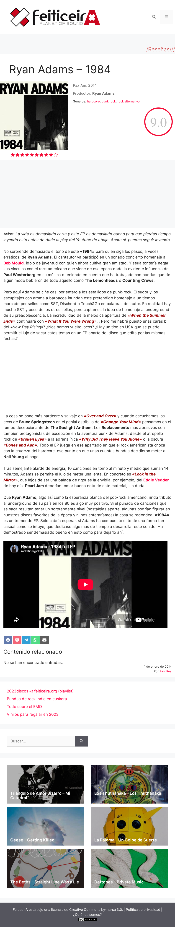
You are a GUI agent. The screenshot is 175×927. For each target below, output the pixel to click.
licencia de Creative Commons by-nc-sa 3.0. (87, 909)
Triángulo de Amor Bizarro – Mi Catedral (40, 795)
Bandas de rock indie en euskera (37, 699)
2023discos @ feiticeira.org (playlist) (40, 691)
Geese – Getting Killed (32, 840)
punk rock (109, 101)
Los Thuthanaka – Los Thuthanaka (127, 793)
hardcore (93, 101)
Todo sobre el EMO (24, 706)
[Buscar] (81, 741)
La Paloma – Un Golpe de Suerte (125, 840)
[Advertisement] (87, 194)
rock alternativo (129, 101)
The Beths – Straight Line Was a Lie (44, 882)
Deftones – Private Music (119, 882)
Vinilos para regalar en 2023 (33, 714)
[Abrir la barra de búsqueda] (154, 17)
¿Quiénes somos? (87, 914)
